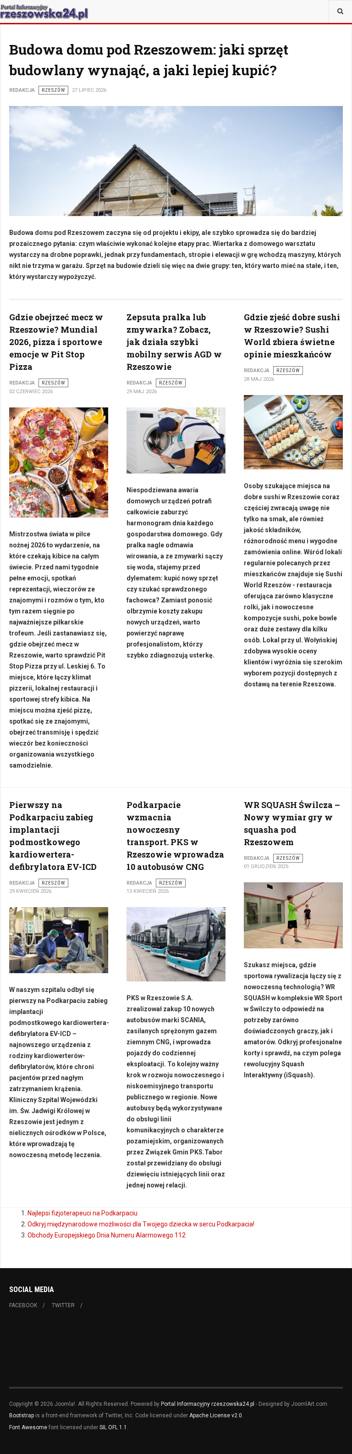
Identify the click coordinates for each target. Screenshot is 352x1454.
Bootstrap (21, 1415)
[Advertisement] (176, 1352)
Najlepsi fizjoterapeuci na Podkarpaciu (83, 1213)
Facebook (23, 1305)
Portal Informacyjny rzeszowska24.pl (207, 1404)
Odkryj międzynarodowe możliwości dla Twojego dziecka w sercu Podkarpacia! (141, 1224)
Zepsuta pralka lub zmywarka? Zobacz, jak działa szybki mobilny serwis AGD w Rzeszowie (174, 342)
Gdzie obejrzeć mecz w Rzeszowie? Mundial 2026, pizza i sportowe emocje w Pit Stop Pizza (56, 342)
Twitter (63, 1305)
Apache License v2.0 (215, 1415)
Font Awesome (28, 1427)
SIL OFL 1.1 (113, 1427)
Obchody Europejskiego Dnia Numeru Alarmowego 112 (107, 1235)
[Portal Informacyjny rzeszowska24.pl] (44, 11)
